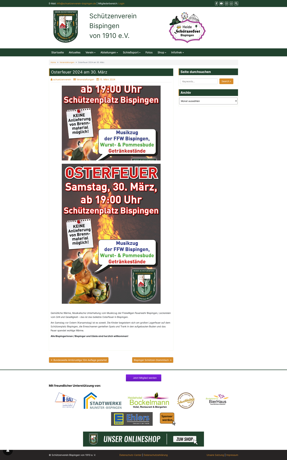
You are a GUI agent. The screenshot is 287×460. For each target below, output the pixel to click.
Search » (226, 81)
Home (53, 62)
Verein (90, 52)
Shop (161, 52)
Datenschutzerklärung (156, 455)
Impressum (232, 455)
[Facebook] (216, 3)
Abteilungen (108, 52)
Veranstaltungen (67, 62)
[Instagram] (226, 3)
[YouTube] (221, 3)
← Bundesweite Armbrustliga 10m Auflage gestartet (79, 360)
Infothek (176, 52)
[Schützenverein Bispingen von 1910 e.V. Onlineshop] (143, 438)
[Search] (236, 3)
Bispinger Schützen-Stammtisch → (153, 360)
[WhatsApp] (231, 3)
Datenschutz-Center (130, 455)
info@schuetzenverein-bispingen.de (76, 3)
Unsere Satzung (215, 455)
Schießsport (131, 52)
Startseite (57, 52)
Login (121, 3)
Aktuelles (75, 52)
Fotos (149, 52)
